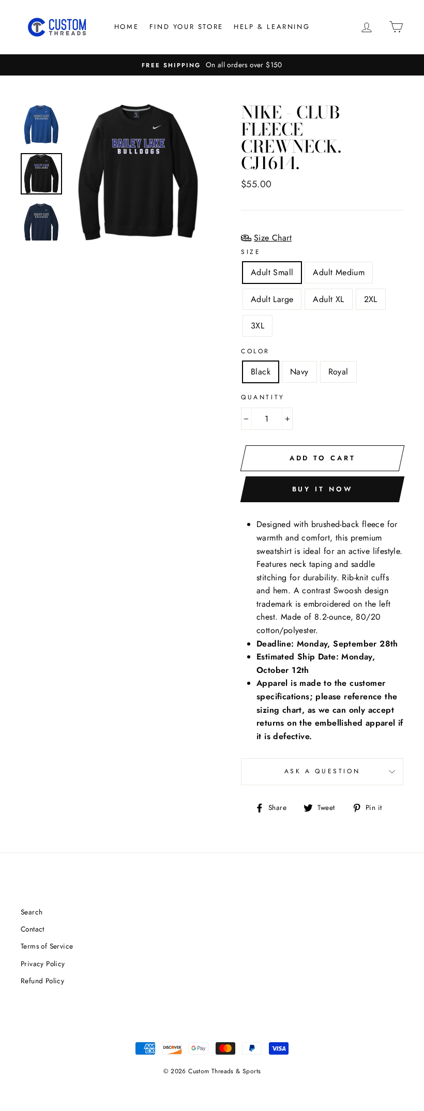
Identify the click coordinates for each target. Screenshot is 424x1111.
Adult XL (328, 299)
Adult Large (272, 299)
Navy (299, 372)
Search (31, 912)
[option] (212, 65)
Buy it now (322, 489)
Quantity (263, 397)
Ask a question (322, 771)
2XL (370, 299)
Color (255, 351)
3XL (257, 326)
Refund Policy (42, 980)
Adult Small (272, 272)
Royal (338, 372)
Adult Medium (339, 272)
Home (126, 27)
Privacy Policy (43, 963)
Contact (32, 929)
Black (260, 372)
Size (251, 252)
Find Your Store (186, 27)
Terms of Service (47, 946)
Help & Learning (272, 27)
